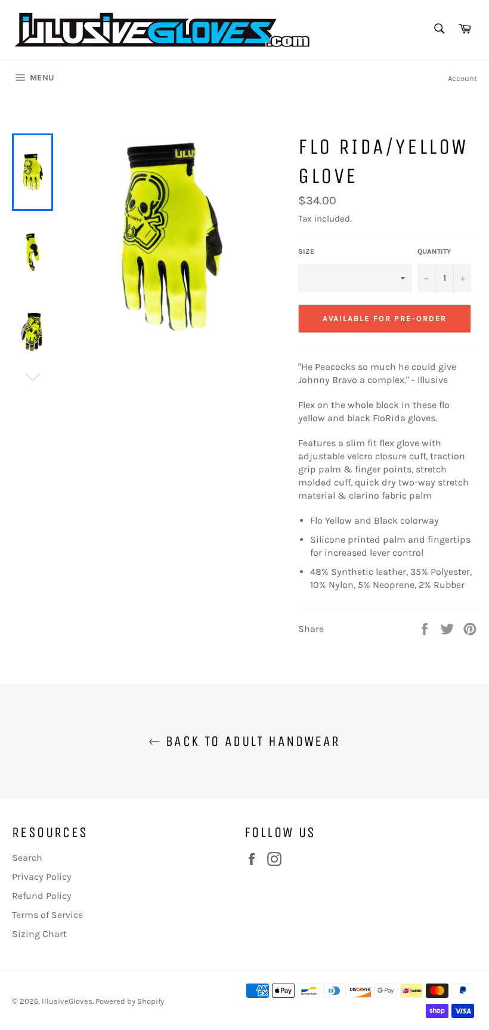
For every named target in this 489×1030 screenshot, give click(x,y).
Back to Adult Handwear (250, 741)
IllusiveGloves (67, 1001)
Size (306, 251)
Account (462, 78)
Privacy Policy (42, 876)
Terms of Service (47, 914)
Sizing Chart (39, 933)
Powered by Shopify (129, 1001)
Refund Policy (42, 895)
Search (27, 857)
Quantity (434, 251)
